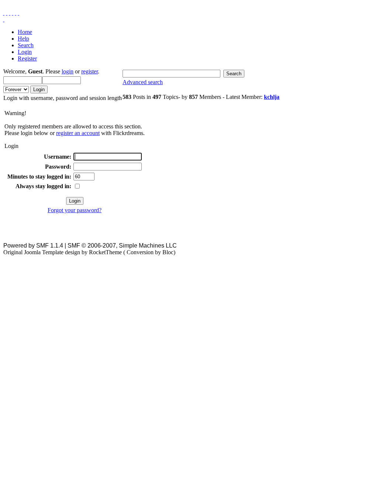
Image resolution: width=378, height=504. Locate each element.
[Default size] (15, 13)
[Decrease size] (18, 13)
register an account (78, 133)
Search (26, 45)
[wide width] (6, 13)
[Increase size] (12, 13)
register (89, 71)
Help (23, 38)
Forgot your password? (75, 210)
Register (27, 58)
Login (25, 52)
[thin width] (9, 13)
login (67, 71)
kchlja (271, 97)
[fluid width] (3, 13)
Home (25, 32)
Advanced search (143, 82)
